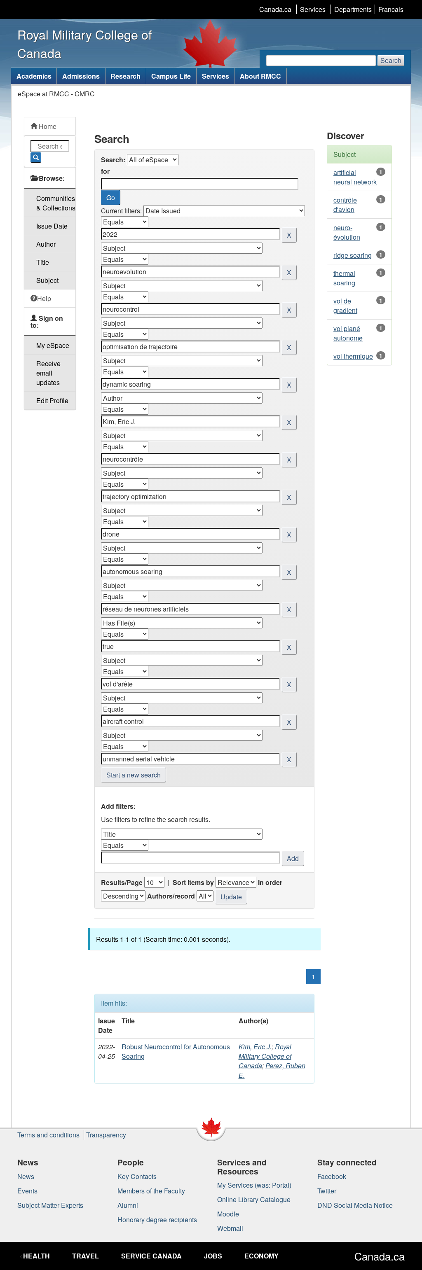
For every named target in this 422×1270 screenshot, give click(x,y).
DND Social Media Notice (355, 1205)
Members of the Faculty (151, 1190)
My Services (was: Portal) (254, 1185)
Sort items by (193, 882)
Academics (34, 76)
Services (313, 9)
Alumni (127, 1205)
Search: (113, 159)
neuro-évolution (346, 232)
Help (44, 298)
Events (27, 1190)
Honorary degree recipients (157, 1219)
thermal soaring (344, 277)
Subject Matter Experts (50, 1205)
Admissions (81, 76)
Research (125, 76)
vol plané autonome (348, 333)
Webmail (230, 1228)
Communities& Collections (55, 203)
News (25, 1176)
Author (46, 244)
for (105, 171)
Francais (390, 9)
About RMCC (260, 76)
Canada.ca (275, 9)
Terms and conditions (48, 1134)
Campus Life (171, 76)
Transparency (106, 1134)
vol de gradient (345, 305)
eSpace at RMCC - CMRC (56, 93)
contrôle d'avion (345, 204)
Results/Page (122, 882)
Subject (47, 280)
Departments (353, 9)
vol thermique (353, 356)
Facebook (331, 1176)
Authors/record (171, 896)
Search (390, 60)
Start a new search (133, 775)
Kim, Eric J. (255, 1046)
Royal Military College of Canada (265, 1056)
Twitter (326, 1190)
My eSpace (52, 345)
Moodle (228, 1214)
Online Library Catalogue (254, 1199)
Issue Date (52, 226)
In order (270, 882)
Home (46, 126)
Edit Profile (52, 400)
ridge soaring (352, 255)
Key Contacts (137, 1176)
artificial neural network (355, 177)
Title (42, 262)
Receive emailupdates (48, 373)
